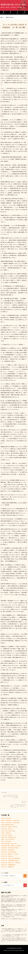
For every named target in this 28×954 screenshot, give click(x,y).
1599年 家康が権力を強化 (7, 824)
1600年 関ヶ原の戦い (6, 818)
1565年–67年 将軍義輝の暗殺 (8, 864)
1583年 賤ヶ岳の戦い (6, 841)
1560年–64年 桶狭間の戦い (7, 866)
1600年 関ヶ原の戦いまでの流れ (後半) (10, 820)
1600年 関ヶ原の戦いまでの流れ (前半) (10, 822)
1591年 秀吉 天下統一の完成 (8, 831)
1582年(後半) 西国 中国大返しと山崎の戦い (11, 845)
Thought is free (21, 950)
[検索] (25, 876)
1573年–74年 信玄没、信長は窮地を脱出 (10, 858)
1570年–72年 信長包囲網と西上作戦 (9, 860)
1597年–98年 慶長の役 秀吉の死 (9, 826)
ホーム (3, 17)
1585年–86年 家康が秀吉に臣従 (8, 837)
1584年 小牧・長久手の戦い (8, 839)
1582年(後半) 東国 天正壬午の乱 (9, 843)
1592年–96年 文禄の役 (6, 828)
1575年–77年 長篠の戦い (7, 856)
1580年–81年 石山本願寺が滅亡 (8, 852)
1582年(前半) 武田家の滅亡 (7, 849)
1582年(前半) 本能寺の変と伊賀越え (9, 847)
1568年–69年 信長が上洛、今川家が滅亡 (10, 862)
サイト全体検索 (4, 873)
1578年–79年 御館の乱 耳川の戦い (9, 854)
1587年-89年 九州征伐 (6, 835)
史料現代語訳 (10, 17)
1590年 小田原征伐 (5, 833)
